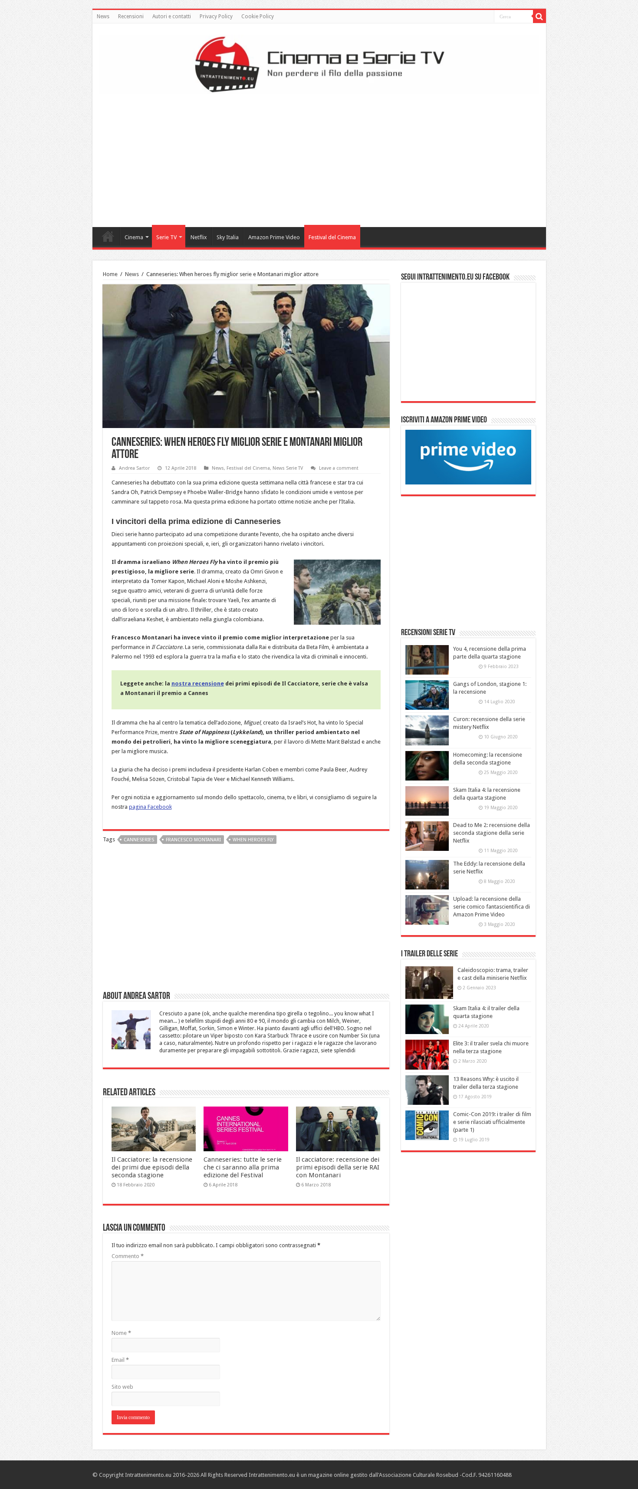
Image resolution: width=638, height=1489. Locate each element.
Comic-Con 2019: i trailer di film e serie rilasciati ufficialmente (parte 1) (492, 1122)
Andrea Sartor (134, 468)
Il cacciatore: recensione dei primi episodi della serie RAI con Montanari (337, 1167)
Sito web (122, 1387)
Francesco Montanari (193, 840)
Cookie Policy (257, 16)
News (103, 16)
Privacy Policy (216, 16)
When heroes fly (253, 840)
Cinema (134, 237)
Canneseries (139, 840)
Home (108, 236)
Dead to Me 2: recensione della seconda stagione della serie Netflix (491, 833)
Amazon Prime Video (274, 237)
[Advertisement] (319, 157)
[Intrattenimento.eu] (319, 63)
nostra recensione (197, 683)
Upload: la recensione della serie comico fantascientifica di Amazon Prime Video (491, 907)
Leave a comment (338, 468)
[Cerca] (539, 16)
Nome (121, 1333)
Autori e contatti (171, 16)
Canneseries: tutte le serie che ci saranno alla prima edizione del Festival (243, 1167)
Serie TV (166, 237)
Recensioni (131, 16)
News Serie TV (288, 468)
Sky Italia (228, 237)
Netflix (199, 237)
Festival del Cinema (332, 237)
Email (120, 1360)
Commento (128, 1256)
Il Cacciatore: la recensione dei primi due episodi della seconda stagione (152, 1167)
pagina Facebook (150, 807)
